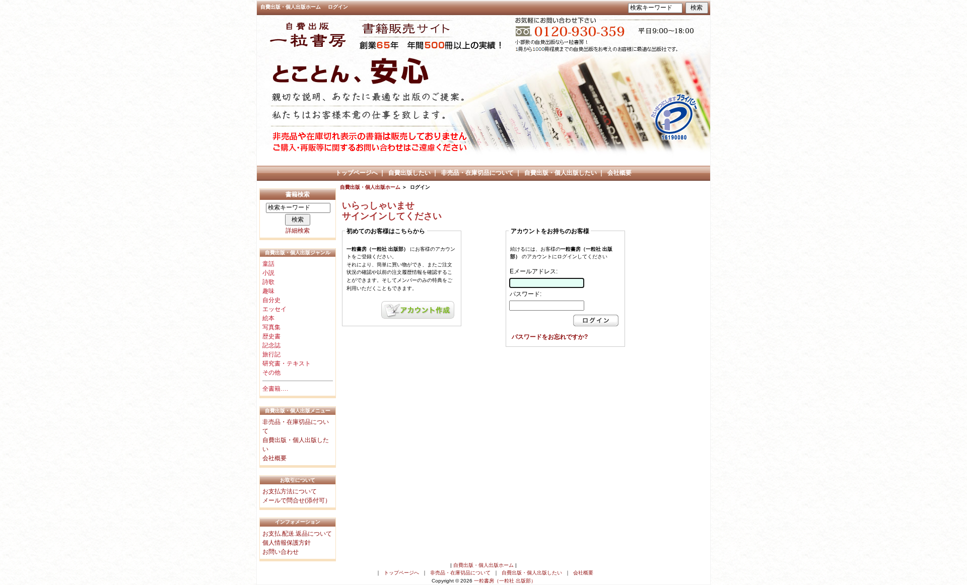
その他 (271, 372)
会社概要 (619, 172)
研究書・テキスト (286, 363)
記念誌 (271, 345)
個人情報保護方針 (286, 542)
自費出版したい (409, 172)
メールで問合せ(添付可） (296, 500)
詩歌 (268, 281)
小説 (268, 272)
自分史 (271, 300)
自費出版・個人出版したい (560, 172)
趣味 (268, 291)
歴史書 (271, 336)
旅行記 (271, 354)
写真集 (271, 327)
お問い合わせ (280, 551)
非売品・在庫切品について (477, 172)
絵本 (268, 318)
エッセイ (274, 309)
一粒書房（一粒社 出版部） (505, 580)
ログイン (338, 7)
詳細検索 (298, 230)
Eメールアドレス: (534, 271)
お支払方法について (289, 491)
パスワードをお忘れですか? (550, 336)
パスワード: (525, 294)
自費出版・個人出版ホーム (290, 7)
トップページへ (356, 172)
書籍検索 (298, 194)
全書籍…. (275, 388)
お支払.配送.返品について (297, 533)
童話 (268, 263)
